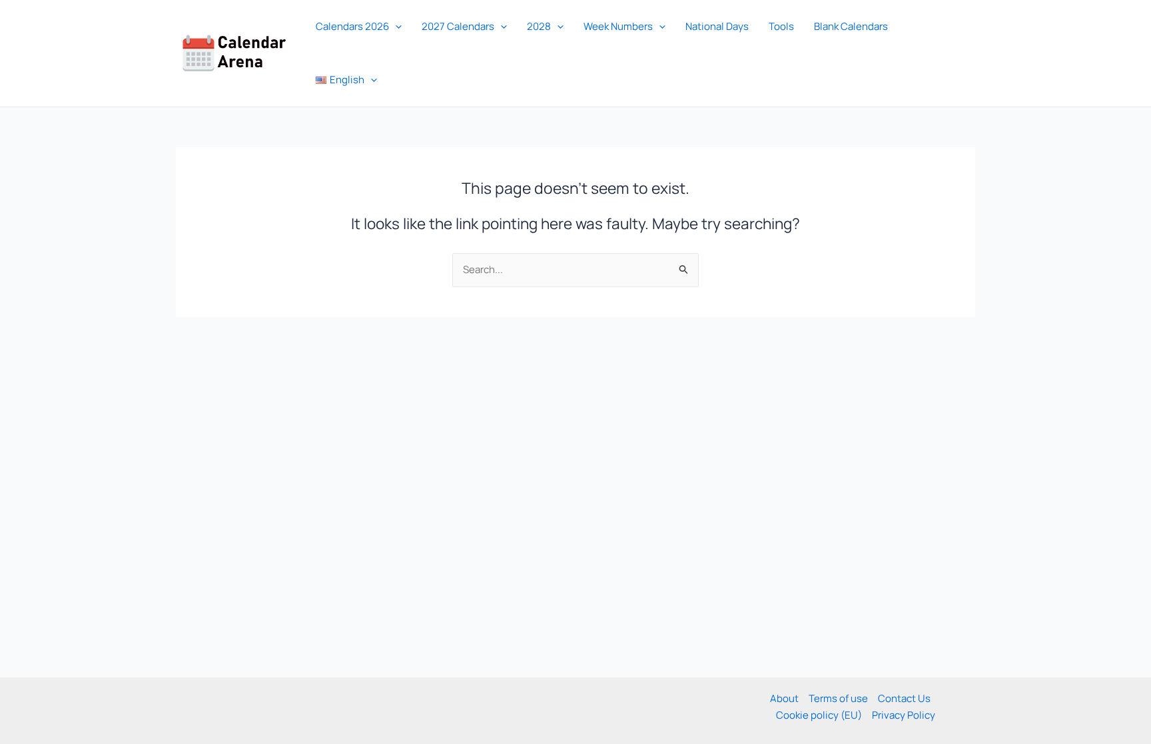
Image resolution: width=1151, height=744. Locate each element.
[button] (395, 26)
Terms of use (838, 698)
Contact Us (904, 698)
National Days (717, 26)
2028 (539, 26)
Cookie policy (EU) (819, 715)
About (784, 698)
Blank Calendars (851, 26)
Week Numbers (618, 26)
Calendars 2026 (352, 26)
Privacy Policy (903, 715)
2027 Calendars (458, 26)
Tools (781, 26)
